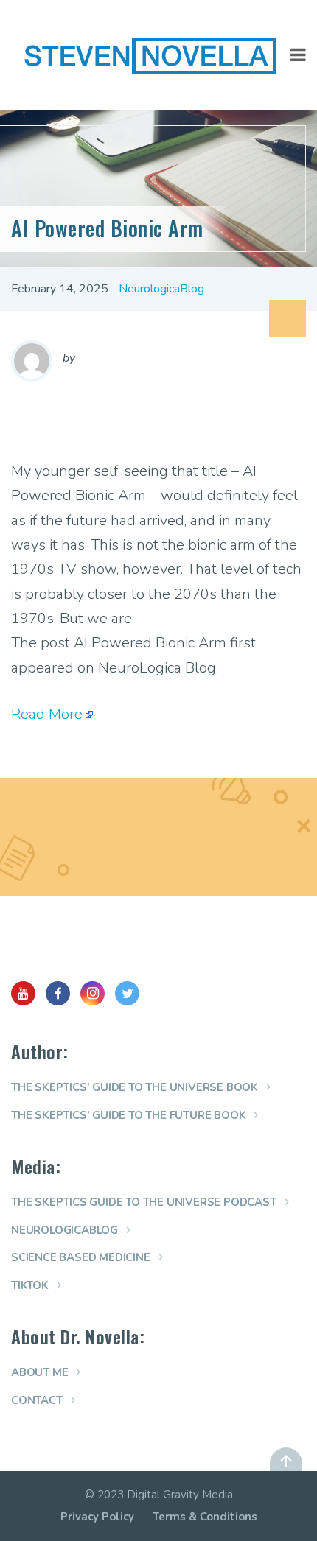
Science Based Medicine (80, 1257)
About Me (39, 1372)
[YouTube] (23, 993)
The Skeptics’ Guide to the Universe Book (134, 1087)
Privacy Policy (97, 1516)
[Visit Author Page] (31, 361)
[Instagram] (92, 993)
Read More (47, 714)
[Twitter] (127, 993)
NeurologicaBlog (161, 289)
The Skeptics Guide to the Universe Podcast (143, 1202)
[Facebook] (58, 993)
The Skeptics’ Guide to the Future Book (128, 1115)
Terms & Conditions (205, 1516)
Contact (37, 1400)
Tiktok (30, 1285)
